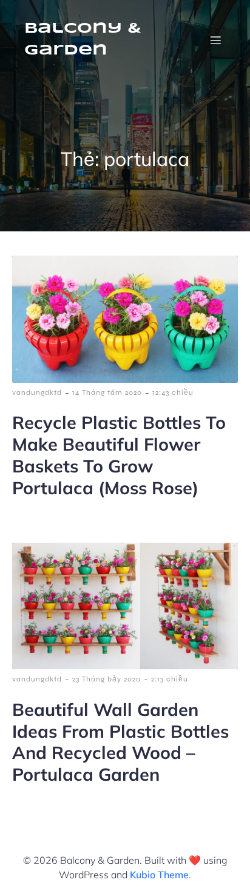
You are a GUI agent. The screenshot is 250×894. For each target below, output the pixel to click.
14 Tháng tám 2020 (107, 392)
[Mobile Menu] (215, 40)
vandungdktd (37, 392)
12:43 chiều (173, 392)
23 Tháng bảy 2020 (106, 679)
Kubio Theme (159, 875)
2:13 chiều (169, 679)
